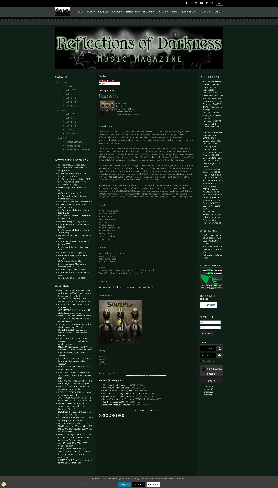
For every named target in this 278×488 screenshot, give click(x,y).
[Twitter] (196, 3)
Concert (63, 82)
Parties (62, 138)
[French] (102, 80)
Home (80, 11)
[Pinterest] (207, 3)
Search (217, 11)
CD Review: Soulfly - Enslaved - (124, 387)
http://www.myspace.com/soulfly (139, 287)
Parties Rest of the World (78, 149)
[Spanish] (113, 80)
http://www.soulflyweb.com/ (111, 287)
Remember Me (209, 361)
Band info (189, 12)
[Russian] (110, 80)
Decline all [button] (138, 484)
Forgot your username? (208, 393)
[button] (100, 415)
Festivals (70, 86)
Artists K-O (71, 97)
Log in (211, 380)
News (91, 12)
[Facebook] (191, 3)
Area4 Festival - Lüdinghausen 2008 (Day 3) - (129, 393)
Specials (149, 12)
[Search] (212, 3)
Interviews (133, 12)
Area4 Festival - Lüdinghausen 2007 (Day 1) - (129, 396)
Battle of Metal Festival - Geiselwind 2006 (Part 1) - (132, 399)
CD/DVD (62, 110)
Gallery (163, 12)
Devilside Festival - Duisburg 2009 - (125, 390)
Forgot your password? (208, 387)
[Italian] (107, 80)
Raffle (175, 11)
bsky (219, 3)
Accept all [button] (124, 484)
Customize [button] (153, 484)
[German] (105, 80)
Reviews (117, 12)
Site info (205, 12)
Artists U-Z (71, 105)
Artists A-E (71, 90)
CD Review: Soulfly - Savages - (124, 385)
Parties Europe (73, 145)
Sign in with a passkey (214, 371)
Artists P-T (71, 101)
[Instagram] (201, 3)
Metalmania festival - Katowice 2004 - (126, 404)
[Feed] (186, 3)
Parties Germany (74, 141)
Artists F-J (70, 94)
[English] (100, 80)
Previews (103, 11)
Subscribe (207, 333)
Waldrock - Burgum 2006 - (121, 402)
